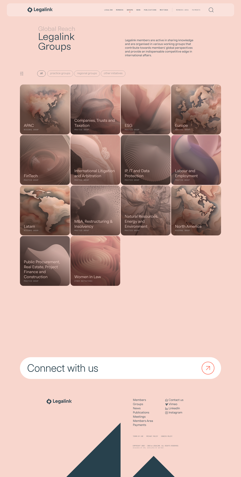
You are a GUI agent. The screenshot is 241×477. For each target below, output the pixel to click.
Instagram (175, 412)
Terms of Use (138, 436)
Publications (150, 10)
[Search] (211, 10)
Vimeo (173, 404)
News (138, 10)
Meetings (164, 10)
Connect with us (62, 368)
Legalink (108, 10)
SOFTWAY (161, 448)
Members (119, 10)
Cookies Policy (166, 436)
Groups (130, 10)
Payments (196, 10)
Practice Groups (60, 73)
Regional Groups (87, 73)
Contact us (176, 400)
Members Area (182, 10)
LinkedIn (174, 408)
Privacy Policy (152, 436)
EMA (144, 448)
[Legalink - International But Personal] (40, 10)
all (41, 73)
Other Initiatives (113, 73)
